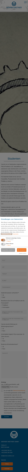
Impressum (15, 234)
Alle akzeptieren (22, 250)
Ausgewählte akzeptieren (8, 250)
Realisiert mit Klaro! (22, 253)
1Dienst (8, 241)
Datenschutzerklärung (6, 234)
